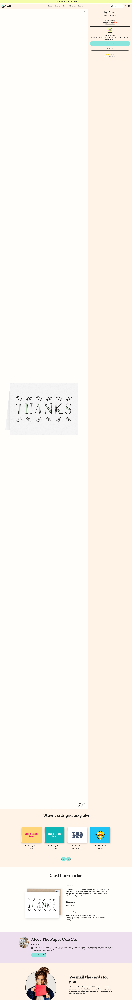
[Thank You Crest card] (100, 835)
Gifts (64, 6)
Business (81, 6)
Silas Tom (100, 848)
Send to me (110, 48)
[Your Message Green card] (54, 835)
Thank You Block (77, 846)
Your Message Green (54, 846)
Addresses (72, 6)
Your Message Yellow (31, 846)
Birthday (57, 6)
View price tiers (110, 24)
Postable (31, 848)
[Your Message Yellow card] (32, 835)
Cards (50, 6)
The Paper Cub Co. (111, 15)
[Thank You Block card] (77, 835)
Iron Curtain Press (77, 848)
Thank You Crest (100, 846)
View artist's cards (38, 955)
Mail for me (110, 43)
